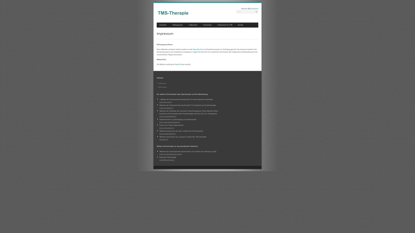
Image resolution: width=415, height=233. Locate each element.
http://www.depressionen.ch (169, 122)
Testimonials (207, 25)
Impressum (162, 83)
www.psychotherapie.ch (167, 116)
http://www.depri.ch (166, 128)
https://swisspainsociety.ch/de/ (170, 154)
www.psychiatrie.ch (166, 108)
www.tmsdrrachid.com (167, 134)
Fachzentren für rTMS (224, 25)
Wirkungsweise (177, 25)
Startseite (162, 25)
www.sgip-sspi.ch (165, 102)
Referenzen (162, 87)
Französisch (253, 8)
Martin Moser (180, 64)
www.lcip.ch (163, 139)
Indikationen (192, 25)
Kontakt (240, 25)
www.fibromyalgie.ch (166, 160)
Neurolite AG (197, 49)
